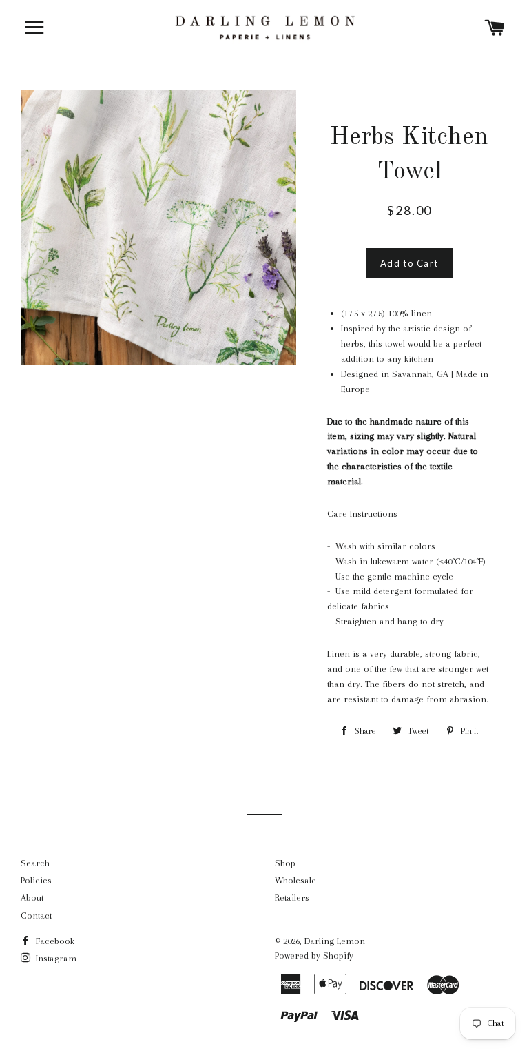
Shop (285, 863)
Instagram (54, 958)
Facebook (53, 941)
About (32, 897)
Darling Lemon (334, 941)
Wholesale (295, 880)
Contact (36, 915)
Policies (36, 880)
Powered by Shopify (314, 955)
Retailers (292, 897)
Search (35, 863)
